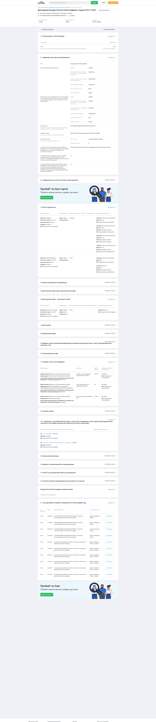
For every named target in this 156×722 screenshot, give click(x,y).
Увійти (103, 2)
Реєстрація (113, 2)
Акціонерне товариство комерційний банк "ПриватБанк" (57, 442)
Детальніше (109, 516)
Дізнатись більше (47, 197)
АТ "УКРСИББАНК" (47, 433)
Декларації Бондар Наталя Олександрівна (59, 7)
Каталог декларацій (43, 7)
